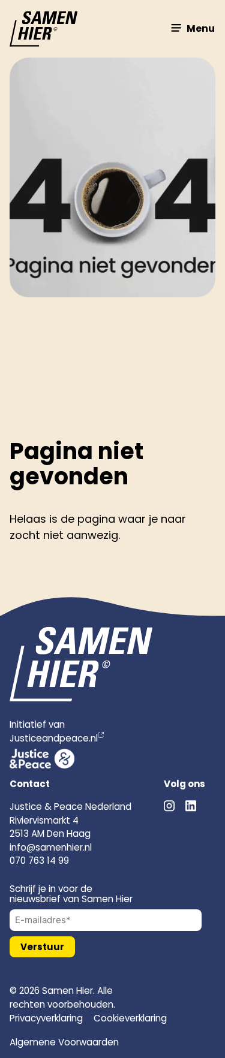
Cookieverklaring (130, 1018)
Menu (200, 29)
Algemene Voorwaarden (64, 1042)
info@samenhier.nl (51, 847)
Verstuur (42, 947)
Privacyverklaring (46, 1018)
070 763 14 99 (39, 860)
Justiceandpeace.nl (54, 738)
